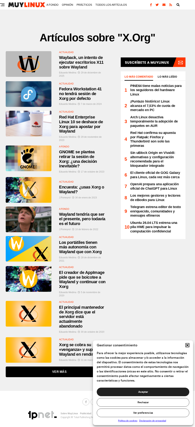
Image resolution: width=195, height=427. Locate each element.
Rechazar (143, 402)
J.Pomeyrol (65, 197)
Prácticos (84, 4)
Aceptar (143, 392)
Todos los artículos (111, 4)
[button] (187, 345)
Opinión (67, 4)
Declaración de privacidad (152, 421)
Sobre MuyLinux (69, 413)
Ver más (59, 371)
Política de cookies (127, 421)
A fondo (52, 4)
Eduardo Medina (67, 72)
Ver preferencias (143, 413)
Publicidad (85, 413)
